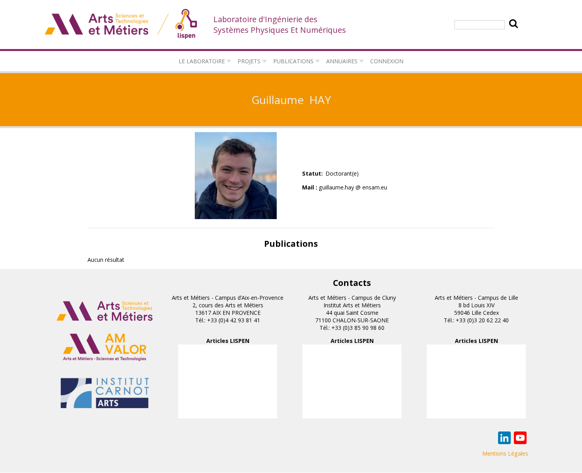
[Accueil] (121, 24)
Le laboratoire (202, 61)
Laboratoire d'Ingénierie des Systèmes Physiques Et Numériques (279, 24)
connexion (386, 61)
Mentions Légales (505, 453)
